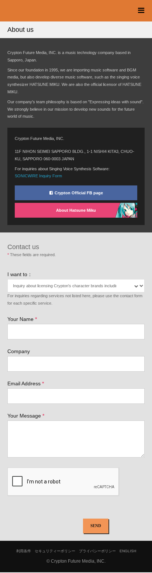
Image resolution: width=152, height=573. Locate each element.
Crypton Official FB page (79, 193)
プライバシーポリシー (97, 551)
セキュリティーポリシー (55, 551)
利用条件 (23, 551)
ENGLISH (128, 551)
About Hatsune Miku (76, 210)
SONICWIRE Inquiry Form (38, 176)
